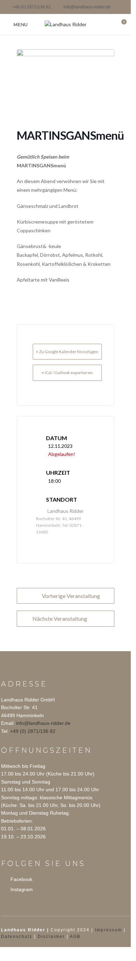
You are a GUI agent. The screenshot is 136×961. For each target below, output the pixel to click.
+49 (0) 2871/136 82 (32, 731)
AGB (75, 936)
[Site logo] (65, 24)
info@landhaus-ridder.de (43, 723)
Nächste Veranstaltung (59, 618)
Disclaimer (51, 936)
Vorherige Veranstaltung (71, 595)
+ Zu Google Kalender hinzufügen (67, 351)
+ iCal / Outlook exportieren (67, 372)
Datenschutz (16, 936)
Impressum (108, 929)
